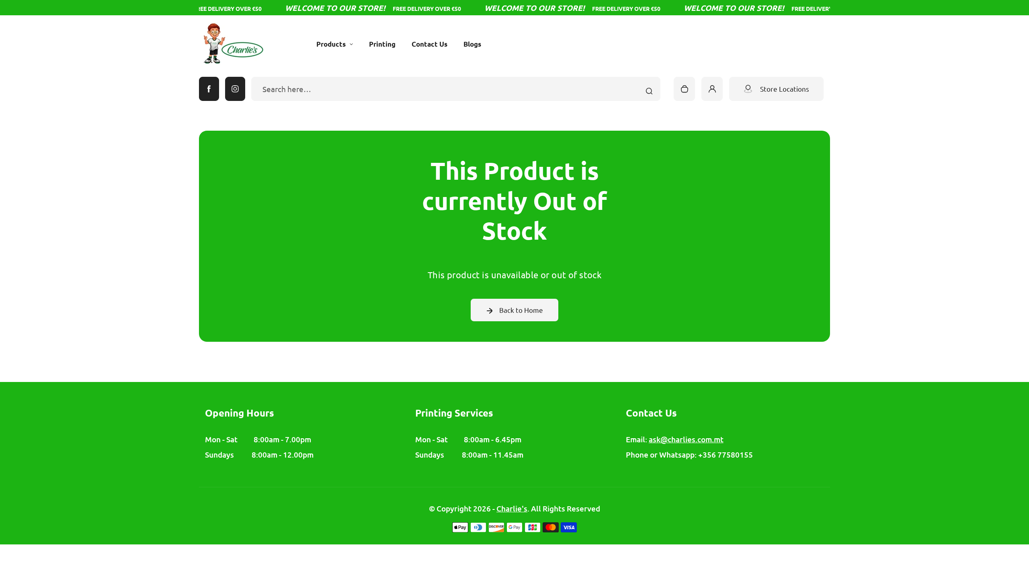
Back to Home (521, 310)
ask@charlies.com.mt (686, 439)
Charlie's (511, 508)
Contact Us (429, 44)
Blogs (472, 44)
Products (331, 44)
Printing (382, 44)
